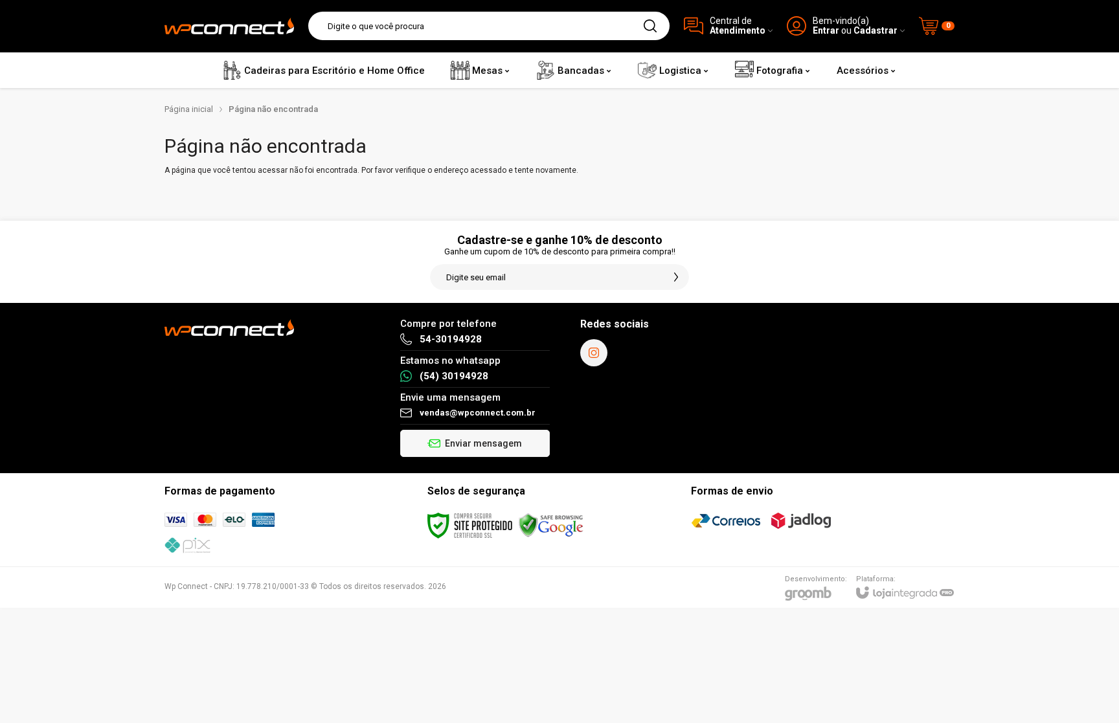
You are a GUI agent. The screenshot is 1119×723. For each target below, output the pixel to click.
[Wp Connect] (229, 25)
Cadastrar (875, 31)
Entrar (826, 31)
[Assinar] (676, 277)
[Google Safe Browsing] (551, 524)
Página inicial (188, 109)
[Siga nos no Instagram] (593, 352)
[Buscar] (650, 26)
